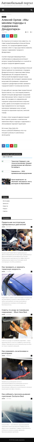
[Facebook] (3, 36)
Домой (3, 14)
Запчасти (5, 203)
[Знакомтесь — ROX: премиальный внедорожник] (6, 173)
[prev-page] (3, 188)
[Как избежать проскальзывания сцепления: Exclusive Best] (17, 412)
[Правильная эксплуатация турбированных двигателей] (17, 240)
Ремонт (5, 208)
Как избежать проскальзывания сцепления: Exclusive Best (16, 395)
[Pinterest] (11, 36)
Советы (5, 211)
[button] (3, 10)
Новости (9, 14)
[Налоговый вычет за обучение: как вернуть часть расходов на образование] (6, 182)
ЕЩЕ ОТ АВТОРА (7, 156)
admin (3, 226)
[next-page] (6, 188)
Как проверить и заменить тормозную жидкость (13, 268)
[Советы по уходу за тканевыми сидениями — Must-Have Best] (17, 327)
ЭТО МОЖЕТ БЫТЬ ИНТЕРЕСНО (12, 154)
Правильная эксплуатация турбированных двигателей (14, 223)
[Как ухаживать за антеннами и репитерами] (17, 369)
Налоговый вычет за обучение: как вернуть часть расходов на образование (21, 181)
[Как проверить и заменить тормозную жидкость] (17, 285)
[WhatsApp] (15, 36)
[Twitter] (7, 36)
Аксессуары (6, 201)
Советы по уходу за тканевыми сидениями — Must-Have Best (15, 311)
